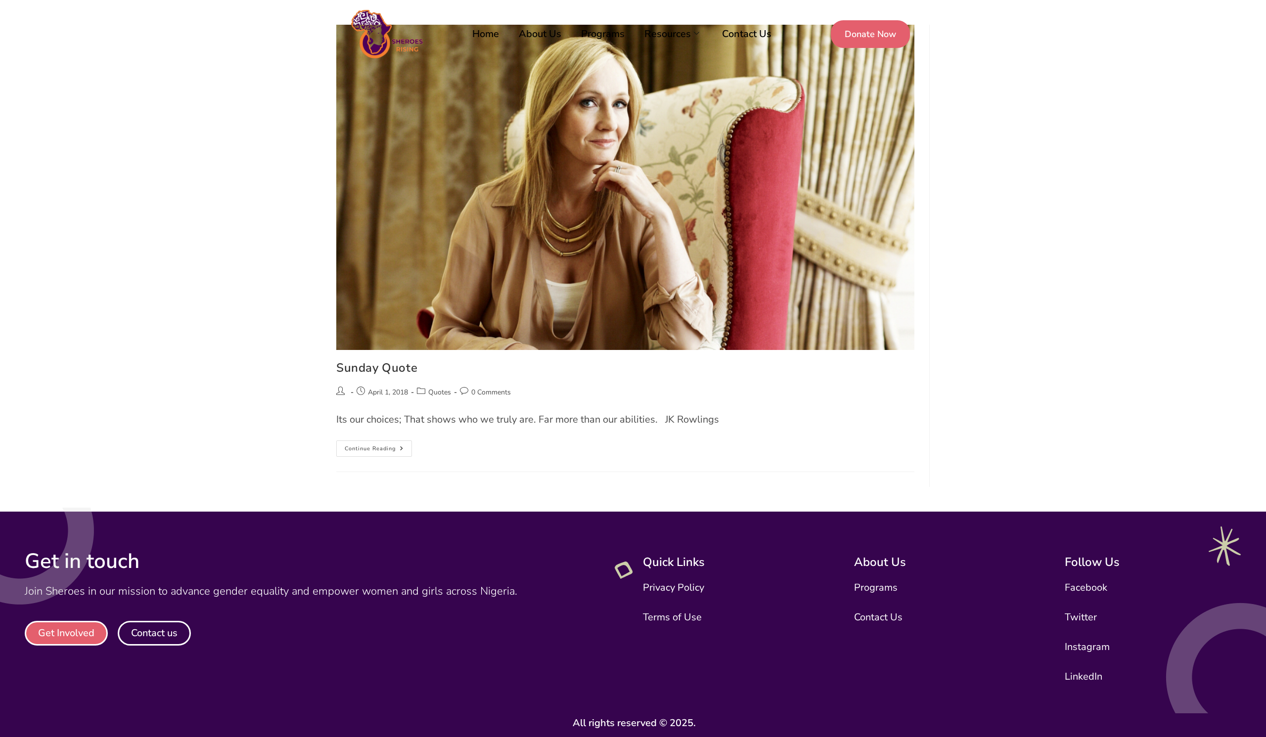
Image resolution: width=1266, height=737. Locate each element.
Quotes (439, 392)
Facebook (1086, 587)
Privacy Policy (673, 587)
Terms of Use (672, 617)
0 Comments (491, 392)
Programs (603, 34)
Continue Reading (378, 446)
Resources (667, 34)
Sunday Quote (376, 368)
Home (485, 34)
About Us (540, 34)
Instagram (1087, 646)
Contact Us (746, 34)
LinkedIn (1083, 676)
